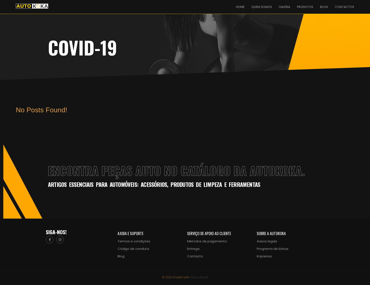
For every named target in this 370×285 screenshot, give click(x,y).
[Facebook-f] (50, 239)
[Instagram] (60, 239)
